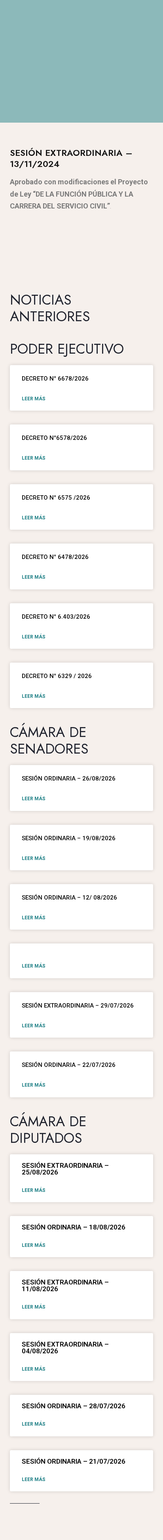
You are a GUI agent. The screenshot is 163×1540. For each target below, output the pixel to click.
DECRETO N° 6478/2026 (55, 557)
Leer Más (33, 398)
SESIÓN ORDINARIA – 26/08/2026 (69, 778)
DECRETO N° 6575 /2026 (56, 497)
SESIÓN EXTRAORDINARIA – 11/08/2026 (65, 1285)
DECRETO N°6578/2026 (54, 437)
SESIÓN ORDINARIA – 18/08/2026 (73, 1227)
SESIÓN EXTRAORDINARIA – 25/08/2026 (65, 1168)
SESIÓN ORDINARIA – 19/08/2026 (69, 838)
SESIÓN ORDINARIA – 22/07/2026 (69, 1064)
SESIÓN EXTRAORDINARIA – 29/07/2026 (78, 1005)
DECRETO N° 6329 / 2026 (57, 676)
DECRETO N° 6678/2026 (55, 378)
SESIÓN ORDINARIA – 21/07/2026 (73, 1461)
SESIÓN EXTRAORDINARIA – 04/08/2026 (65, 1347)
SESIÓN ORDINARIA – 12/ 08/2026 (69, 897)
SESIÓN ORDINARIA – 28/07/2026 (73, 1406)
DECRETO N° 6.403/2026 (56, 616)
